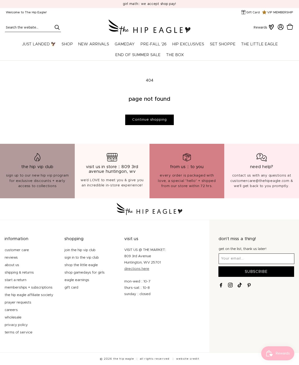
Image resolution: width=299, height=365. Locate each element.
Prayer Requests (18, 302)
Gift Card (253, 12)
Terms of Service (18, 332)
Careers (11, 309)
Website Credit (187, 358)
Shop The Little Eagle (81, 265)
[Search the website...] (57, 27)
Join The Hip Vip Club (80, 250)
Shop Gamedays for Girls (84, 272)
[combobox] (33, 27)
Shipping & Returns (19, 272)
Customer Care (17, 250)
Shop (67, 44)
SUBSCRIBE (256, 271)
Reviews (11, 257)
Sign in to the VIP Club (81, 257)
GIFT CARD (71, 287)
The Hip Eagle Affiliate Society (29, 294)
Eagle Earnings (76, 280)
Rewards (260, 27)
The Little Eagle (259, 44)
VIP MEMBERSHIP (280, 12)
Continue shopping (149, 119)
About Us (12, 265)
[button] (289, 27)
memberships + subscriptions (29, 287)
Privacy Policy (16, 324)
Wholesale (13, 317)
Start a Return (15, 280)
